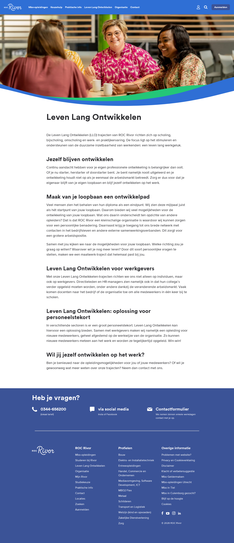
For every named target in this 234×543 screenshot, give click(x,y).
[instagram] (173, 513)
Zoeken (79, 504)
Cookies (166, 504)
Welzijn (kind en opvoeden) (134, 512)
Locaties (80, 498)
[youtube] (167, 513)
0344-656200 (53, 409)
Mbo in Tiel (168, 487)
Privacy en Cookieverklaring (178, 460)
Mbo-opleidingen (38, 7)
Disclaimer (168, 465)
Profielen (125, 448)
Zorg (121, 523)
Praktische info (73, 7)
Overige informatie (176, 448)
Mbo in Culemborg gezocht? (178, 493)
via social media (113, 409)
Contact (134, 7)
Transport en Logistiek (131, 506)
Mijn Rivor (81, 476)
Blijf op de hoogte (172, 498)
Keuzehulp (56, 7)
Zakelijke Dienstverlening (133, 517)
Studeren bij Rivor (86, 460)
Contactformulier (172, 409)
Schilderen (124, 501)
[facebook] (162, 513)
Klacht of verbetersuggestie (178, 471)
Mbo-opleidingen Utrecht (177, 482)
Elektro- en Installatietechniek (136, 460)
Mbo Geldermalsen (173, 476)
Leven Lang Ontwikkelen (98, 7)
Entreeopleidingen (129, 465)
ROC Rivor (83, 448)
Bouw (121, 454)
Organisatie (121, 7)
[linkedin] (179, 513)
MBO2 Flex (125, 490)
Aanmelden (220, 7)
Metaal (122, 495)
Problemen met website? (176, 454)
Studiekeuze (82, 482)
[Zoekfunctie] (205, 7)
